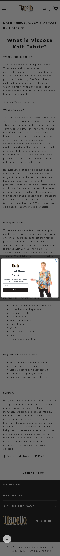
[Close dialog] (56, 260)
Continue (15, 290)
